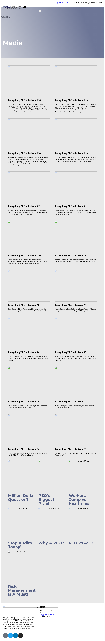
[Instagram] (20, 635)
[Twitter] (10, 635)
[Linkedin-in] (15, 635)
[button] (29, 81)
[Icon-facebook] (5, 635)
